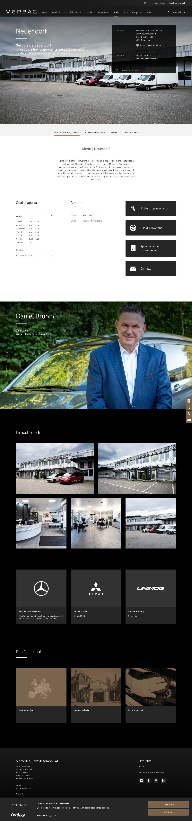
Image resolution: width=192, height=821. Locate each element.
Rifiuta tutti (168, 812)
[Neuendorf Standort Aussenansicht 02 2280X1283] (137, 468)
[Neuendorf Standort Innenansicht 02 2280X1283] (96, 523)
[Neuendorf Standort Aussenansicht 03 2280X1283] (151, 523)
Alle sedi (19, 794)
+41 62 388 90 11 (143, 55)
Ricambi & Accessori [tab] (24, 255)
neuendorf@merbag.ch (146, 58)
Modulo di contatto (24, 778)
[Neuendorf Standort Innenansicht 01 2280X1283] (41, 523)
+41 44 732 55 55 (23, 775)
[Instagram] (141, 780)
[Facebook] (149, 780)
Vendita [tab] (19, 216)
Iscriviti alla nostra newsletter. (152, 772)
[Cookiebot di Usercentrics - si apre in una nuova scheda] (18, 815)
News (141, 766)
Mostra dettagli (44, 815)
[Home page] (22, 12)
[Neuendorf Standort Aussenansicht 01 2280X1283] (55, 468)
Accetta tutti (168, 804)
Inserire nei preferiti (130, 70)
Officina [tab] (19, 250)
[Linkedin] (163, 780)
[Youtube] (156, 780)
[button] (34, 216)
